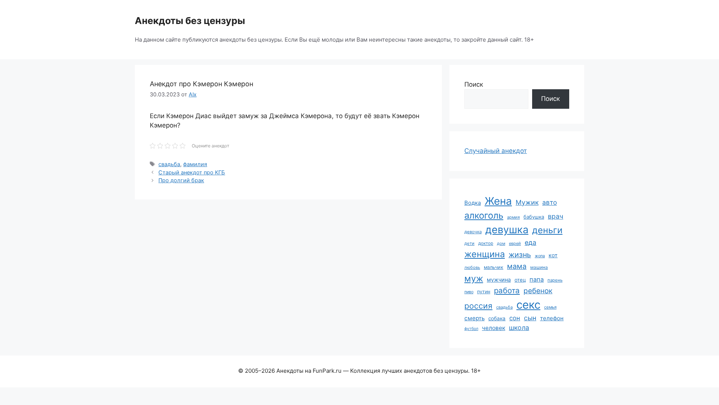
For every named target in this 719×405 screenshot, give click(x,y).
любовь (472, 267)
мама (517, 266)
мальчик (493, 267)
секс (528, 304)
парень (554, 280)
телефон (552, 318)
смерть (474, 318)
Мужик (527, 202)
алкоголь (483, 215)
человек (493, 328)
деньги (547, 230)
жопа (540, 255)
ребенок (538, 290)
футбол (471, 328)
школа (519, 328)
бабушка (534, 217)
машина (539, 267)
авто (549, 202)
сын (530, 318)
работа (507, 290)
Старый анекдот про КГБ (191, 172)
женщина (484, 254)
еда (530, 242)
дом (501, 243)
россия (478, 305)
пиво (468, 291)
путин (483, 291)
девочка (473, 231)
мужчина (499, 279)
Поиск (473, 84)
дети (469, 243)
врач (555, 216)
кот (553, 255)
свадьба (169, 164)
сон (514, 318)
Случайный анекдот (495, 150)
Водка (472, 203)
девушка (506, 230)
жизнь (520, 254)
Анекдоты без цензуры (190, 20)
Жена (498, 201)
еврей (515, 243)
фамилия (195, 164)
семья (550, 307)
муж (473, 278)
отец (520, 280)
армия (513, 217)
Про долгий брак (181, 180)
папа (537, 279)
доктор (485, 243)
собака (497, 318)
